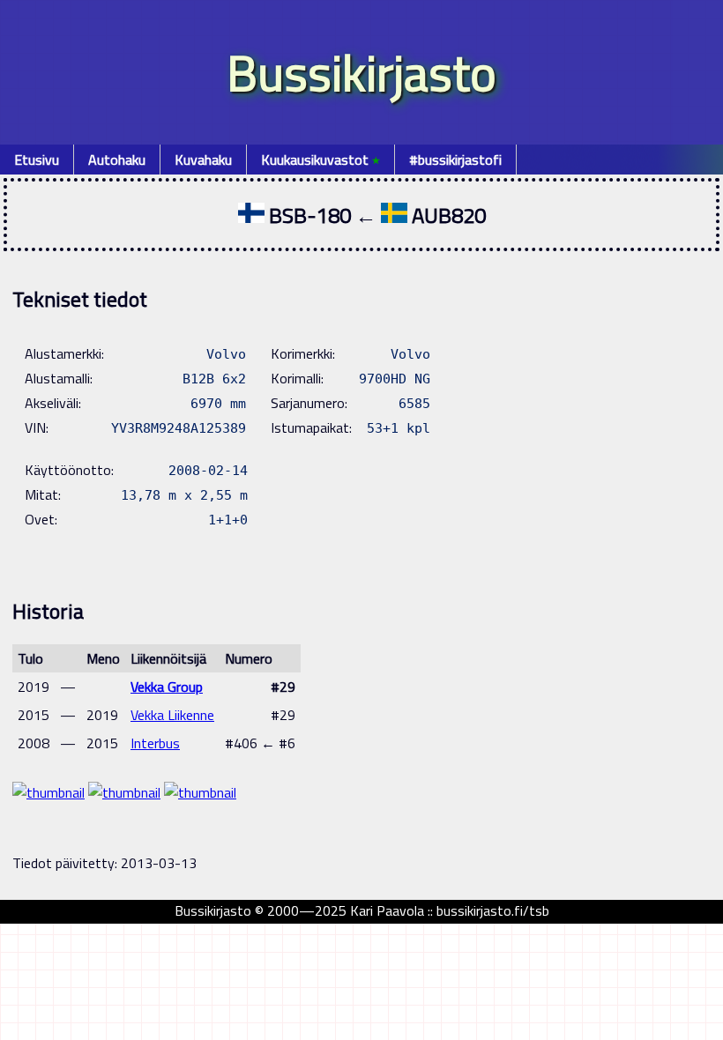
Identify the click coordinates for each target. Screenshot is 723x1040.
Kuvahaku (203, 159)
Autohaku (116, 159)
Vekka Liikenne (172, 714)
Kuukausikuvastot (320, 159)
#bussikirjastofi (455, 159)
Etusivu (36, 159)
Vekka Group (166, 686)
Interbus (155, 743)
